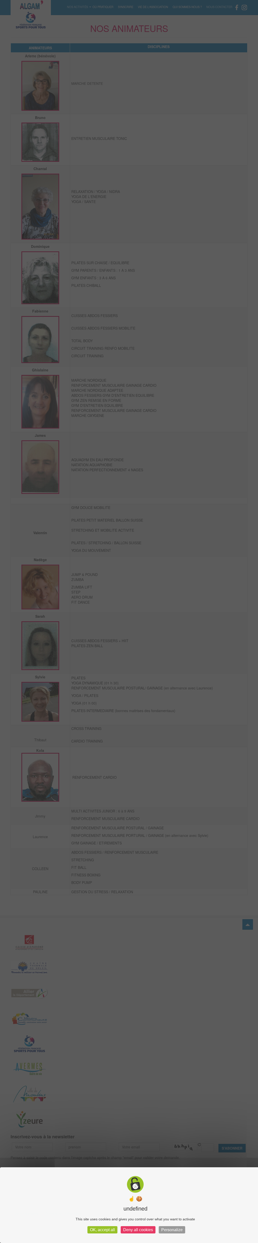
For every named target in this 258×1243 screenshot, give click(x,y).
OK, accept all (102, 1230)
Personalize (172, 1230)
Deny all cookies (138, 1230)
